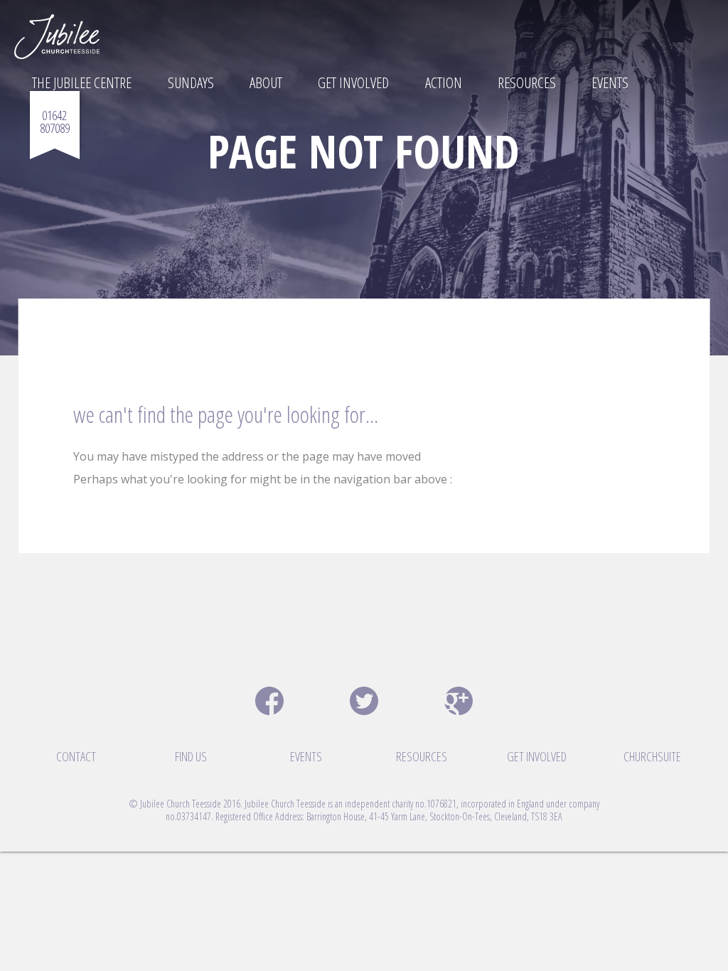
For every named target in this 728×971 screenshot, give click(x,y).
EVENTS (306, 756)
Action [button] (443, 82)
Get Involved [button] (353, 82)
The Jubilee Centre (82, 82)
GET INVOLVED (537, 756)
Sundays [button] (191, 82)
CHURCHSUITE (652, 756)
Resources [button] (527, 82)
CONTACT (76, 756)
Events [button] (610, 82)
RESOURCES (421, 756)
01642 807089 (55, 121)
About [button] (266, 82)
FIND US (191, 756)
